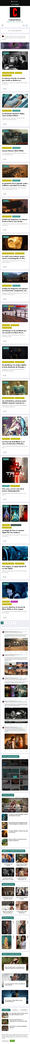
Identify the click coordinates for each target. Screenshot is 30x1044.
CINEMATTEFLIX (15, 20)
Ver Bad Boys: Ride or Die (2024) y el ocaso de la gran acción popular (15, 807)
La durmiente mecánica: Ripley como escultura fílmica (13, 115)
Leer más (4, 88)
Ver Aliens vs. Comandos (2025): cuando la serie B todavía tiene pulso (18, 815)
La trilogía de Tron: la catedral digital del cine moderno (13, 531)
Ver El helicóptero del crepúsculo (8, 864)
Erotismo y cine (14, 601)
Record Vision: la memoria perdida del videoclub (8, 898)
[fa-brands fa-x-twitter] (13, 4)
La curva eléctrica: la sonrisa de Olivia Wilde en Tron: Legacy (13, 608)
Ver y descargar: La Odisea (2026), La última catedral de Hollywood (13, 1001)
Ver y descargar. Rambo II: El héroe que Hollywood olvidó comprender (15, 984)
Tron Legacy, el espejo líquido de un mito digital (14, 567)
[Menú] (2, 25)
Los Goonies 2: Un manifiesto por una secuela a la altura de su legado (14, 332)
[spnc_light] (26, 25)
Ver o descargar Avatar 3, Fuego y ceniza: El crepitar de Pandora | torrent (18, 1014)
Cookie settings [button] (5, 1041)
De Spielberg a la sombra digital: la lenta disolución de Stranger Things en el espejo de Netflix (14, 366)
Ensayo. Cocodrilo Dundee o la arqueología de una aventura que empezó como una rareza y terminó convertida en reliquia (14, 968)
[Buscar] (23, 25)
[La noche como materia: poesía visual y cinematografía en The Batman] (15, 242)
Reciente (6, 1010)
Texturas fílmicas (16, 110)
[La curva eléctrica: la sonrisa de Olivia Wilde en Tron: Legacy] (15, 590)
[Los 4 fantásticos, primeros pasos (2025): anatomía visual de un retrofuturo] (15, 387)
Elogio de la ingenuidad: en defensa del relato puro (8, 912)
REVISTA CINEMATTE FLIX (7, 75)
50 (10, 622)
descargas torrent (15, 325)
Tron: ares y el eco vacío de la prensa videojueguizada (13, 490)
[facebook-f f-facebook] (12, 4)
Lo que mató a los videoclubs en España (21, 898)
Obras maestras (18, 72)
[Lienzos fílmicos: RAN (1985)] (15, 137)
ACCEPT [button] (12, 1041)
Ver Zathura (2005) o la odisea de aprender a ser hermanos (18, 831)
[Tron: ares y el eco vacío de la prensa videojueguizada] (15, 470)
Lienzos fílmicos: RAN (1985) (12, 151)
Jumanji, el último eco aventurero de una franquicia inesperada (18, 840)
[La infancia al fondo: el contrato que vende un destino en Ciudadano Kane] (15, 60)
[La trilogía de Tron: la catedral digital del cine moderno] (15, 513)
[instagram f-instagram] (15, 4)
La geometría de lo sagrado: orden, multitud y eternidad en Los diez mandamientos (15, 184)
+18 (15, 777)
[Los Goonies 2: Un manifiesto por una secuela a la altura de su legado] (15, 313)
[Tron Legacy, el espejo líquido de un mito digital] (15, 553)
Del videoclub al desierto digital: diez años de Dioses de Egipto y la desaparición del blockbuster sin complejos (18, 823)
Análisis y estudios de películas (8, 72)
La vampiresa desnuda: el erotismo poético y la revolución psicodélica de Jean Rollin (22, 878)
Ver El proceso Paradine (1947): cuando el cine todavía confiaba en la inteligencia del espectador (8, 878)
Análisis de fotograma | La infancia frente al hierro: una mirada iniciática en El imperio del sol (14, 220)
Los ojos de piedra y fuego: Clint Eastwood (22, 912)
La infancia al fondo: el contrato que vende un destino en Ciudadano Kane (13, 79)
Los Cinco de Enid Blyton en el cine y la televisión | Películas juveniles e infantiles (13, 443)
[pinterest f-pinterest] (16, 4)
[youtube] (18, 4)
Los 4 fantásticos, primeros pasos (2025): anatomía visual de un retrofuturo (14, 402)
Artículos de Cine (6, 325)
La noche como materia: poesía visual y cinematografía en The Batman (13, 257)
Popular (15, 1010)
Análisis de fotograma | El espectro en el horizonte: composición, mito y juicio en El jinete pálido (15, 290)
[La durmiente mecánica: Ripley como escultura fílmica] (15, 100)
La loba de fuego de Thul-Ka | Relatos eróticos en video (22, 864)
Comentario (24, 1010)
